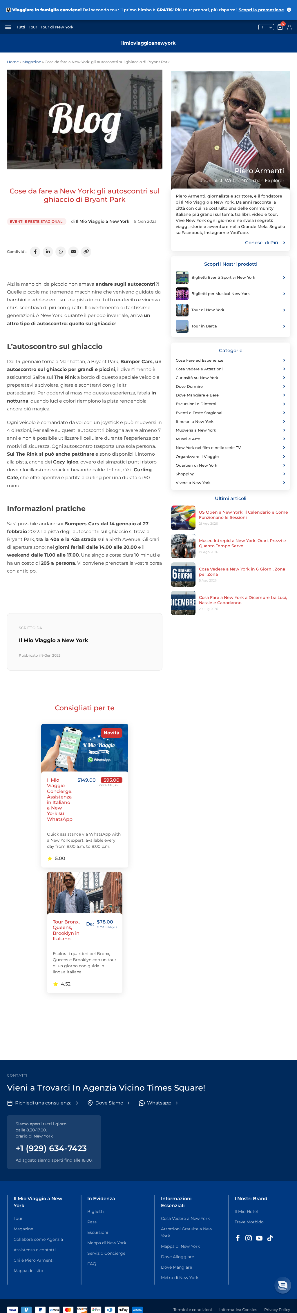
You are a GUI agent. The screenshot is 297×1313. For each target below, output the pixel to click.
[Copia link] (86, 252)
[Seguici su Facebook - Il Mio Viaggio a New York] (238, 1238)
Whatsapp (159, 1103)
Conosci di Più (261, 242)
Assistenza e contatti (35, 1249)
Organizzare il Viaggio (197, 456)
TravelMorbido (249, 1222)
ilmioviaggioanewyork (148, 43)
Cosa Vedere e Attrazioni (199, 369)
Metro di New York (179, 1277)
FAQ (91, 1263)
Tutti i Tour (26, 27)
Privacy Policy (277, 1309)
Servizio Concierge (106, 1253)
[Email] (73, 252)
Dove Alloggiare (177, 1256)
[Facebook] (35, 252)
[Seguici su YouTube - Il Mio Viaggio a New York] (259, 1238)
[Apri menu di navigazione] (8, 27)
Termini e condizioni (192, 1309)
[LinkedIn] (48, 252)
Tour (18, 1218)
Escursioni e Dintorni (196, 403)
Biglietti (95, 1211)
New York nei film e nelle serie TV (208, 447)
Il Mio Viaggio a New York (102, 221)
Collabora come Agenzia (38, 1239)
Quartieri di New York (196, 465)
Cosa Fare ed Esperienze (199, 360)
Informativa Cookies (238, 1309)
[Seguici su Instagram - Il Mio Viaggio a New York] (248, 1238)
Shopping (185, 474)
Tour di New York (57, 27)
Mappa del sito (28, 1270)
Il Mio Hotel (246, 1211)
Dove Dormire (189, 386)
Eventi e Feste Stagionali (37, 221)
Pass (92, 1222)
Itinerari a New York (194, 421)
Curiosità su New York (197, 377)
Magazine (31, 61)
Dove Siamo (109, 1103)
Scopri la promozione (261, 9)
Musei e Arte (188, 439)
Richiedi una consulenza (43, 1103)
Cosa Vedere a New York (185, 1218)
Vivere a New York (193, 482)
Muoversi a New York (196, 430)
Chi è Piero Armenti (34, 1260)
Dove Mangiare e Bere (197, 395)
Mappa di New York (106, 1242)
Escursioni (97, 1232)
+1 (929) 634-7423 (51, 1148)
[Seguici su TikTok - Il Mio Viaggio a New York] (270, 1238)
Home (13, 61)
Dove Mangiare (176, 1267)
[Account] (289, 27)
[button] (282, 1285)
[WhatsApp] (60, 252)
